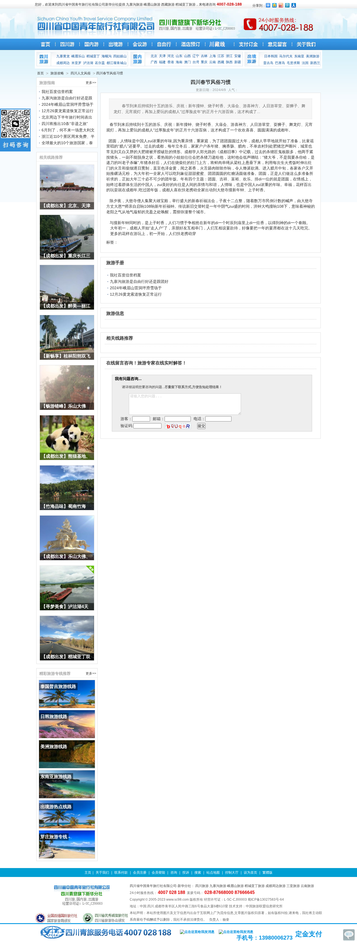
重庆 (204, 62)
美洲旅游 (312, 56)
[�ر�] (28, 111)
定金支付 (308, 934)
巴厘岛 (280, 63)
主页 (88, 872)
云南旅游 (307, 886)
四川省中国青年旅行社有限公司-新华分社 (160, 886)
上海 (212, 56)
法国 (305, 63)
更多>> (91, 83)
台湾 (195, 62)
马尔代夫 (286, 56)
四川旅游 (202, 886)
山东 (179, 56)
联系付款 (121, 872)
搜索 (197, 872)
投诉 (185, 872)
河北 (170, 56)
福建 (162, 62)
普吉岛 (268, 63)
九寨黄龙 (63, 56)
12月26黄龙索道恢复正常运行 (67, 111)
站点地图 (213, 872)
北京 (154, 56)
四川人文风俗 (81, 73)
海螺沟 (107, 56)
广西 (154, 62)
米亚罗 (76, 63)
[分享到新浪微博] (281, 5)
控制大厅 (231, 872)
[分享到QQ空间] (274, 5)
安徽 (237, 56)
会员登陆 (158, 872)
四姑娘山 (120, 56)
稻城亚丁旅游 (255, 886)
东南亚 (299, 56)
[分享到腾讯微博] (287, 5)
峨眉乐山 (78, 56)
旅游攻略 (57, 73)
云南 (212, 62)
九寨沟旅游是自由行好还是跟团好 (139, 281)
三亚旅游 (293, 886)
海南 (179, 62)
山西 (187, 56)
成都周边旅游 (276, 886)
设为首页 (250, 872)
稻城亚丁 (93, 56)
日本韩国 (271, 56)
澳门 (187, 62)
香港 (170, 62)
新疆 (237, 62)
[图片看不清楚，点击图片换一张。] (178, 425)
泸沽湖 (88, 63)
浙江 (229, 56)
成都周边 (63, 63)
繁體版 (267, 872)
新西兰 (315, 63)
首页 (40, 73)
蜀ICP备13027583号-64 (266, 899)
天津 (162, 56)
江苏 (221, 56)
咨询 (173, 872)
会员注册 (139, 872)
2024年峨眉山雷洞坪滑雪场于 (67, 104)
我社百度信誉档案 (57, 91)
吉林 (204, 56)
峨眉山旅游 (235, 886)
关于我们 (102, 872)
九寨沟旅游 (217, 886)
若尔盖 (100, 63)
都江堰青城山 (117, 63)
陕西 (229, 62)
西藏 (221, 62)
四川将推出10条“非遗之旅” (65, 123)
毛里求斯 (293, 63)
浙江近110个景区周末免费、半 (68, 136)
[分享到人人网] (293, 5)
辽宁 (195, 56)
